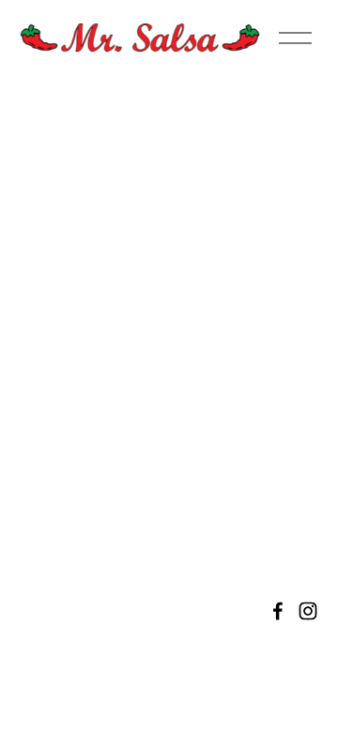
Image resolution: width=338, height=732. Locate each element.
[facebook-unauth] (278, 611)
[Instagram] (308, 611)
